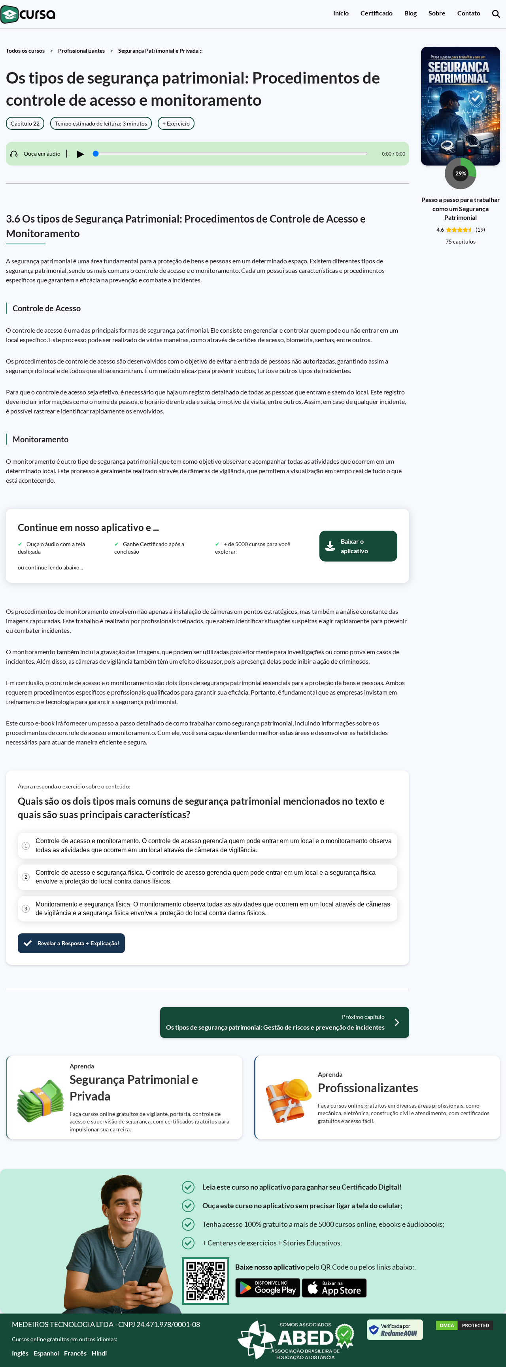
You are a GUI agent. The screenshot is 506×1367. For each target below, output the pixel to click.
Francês (75, 1353)
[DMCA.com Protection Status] (464, 1340)
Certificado (377, 13)
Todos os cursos (25, 50)
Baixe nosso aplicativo (270, 1266)
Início (341, 13)
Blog (410, 13)
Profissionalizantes (81, 50)
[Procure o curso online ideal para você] (496, 14)
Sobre (437, 13)
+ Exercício (176, 123)
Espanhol (46, 1353)
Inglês (20, 1353)
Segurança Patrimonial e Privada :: (160, 50)
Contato (468, 13)
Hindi (99, 1353)
